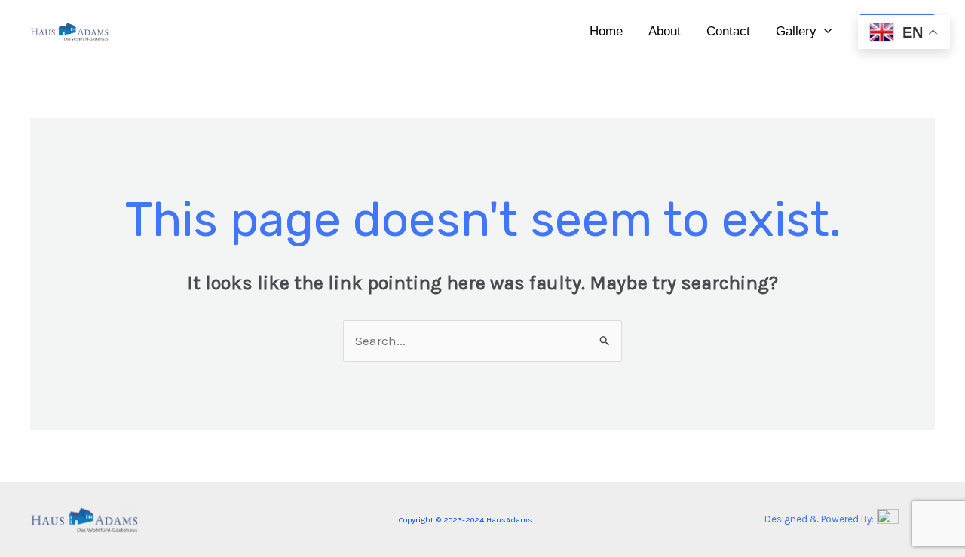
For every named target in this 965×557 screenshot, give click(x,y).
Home (606, 31)
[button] (824, 31)
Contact (728, 31)
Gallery (796, 31)
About (664, 31)
